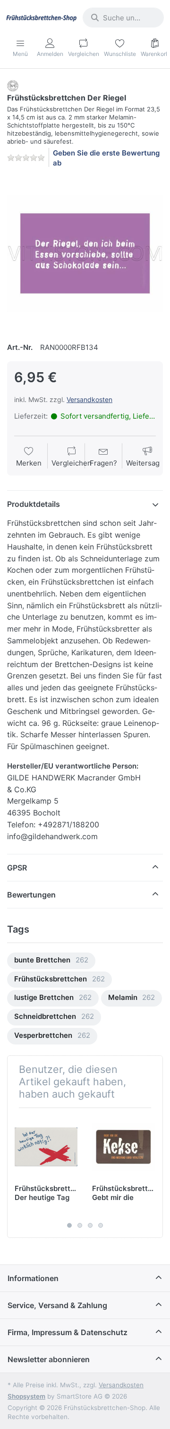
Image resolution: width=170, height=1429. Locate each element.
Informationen (33, 1278)
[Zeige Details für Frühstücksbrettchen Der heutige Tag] (46, 1146)
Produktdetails (33, 504)
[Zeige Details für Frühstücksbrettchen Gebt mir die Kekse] (123, 1146)
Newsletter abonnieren (49, 1359)
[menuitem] (51, 961)
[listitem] (85, 253)
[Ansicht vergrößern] (85, 253)
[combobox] (123, 17)
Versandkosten (89, 399)
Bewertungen (31, 894)
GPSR (17, 867)
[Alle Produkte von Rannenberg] (12, 85)
